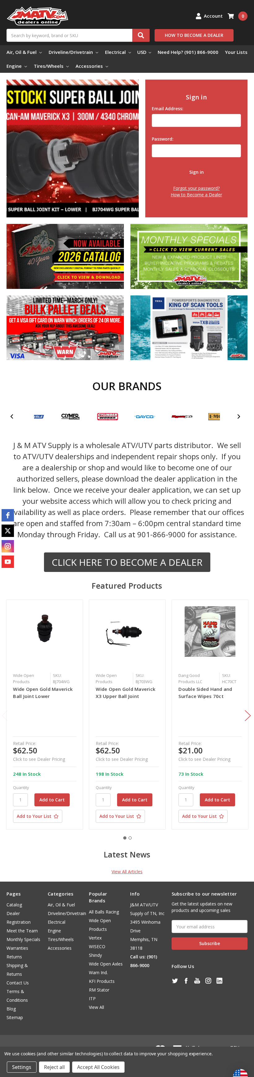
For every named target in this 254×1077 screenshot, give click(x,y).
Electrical (116, 52)
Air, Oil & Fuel (22, 52)
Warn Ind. (98, 972)
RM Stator (99, 990)
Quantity (21, 787)
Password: (162, 139)
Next (248, 715)
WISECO (97, 946)
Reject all (54, 1067)
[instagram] (8, 546)
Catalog (14, 905)
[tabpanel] (44, 714)
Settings (21, 1067)
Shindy (95, 955)
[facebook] (8, 515)
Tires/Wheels (49, 66)
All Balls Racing (104, 912)
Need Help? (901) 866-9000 (188, 52)
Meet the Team (22, 931)
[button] (15, 416)
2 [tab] (130, 837)
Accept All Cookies (98, 1067)
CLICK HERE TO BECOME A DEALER (127, 562)
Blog (11, 1009)
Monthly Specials (23, 939)
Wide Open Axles (106, 964)
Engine (15, 66)
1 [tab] (124, 837)
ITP (92, 998)
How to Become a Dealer (196, 195)
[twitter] (8, 531)
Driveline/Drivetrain (71, 52)
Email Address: (167, 108)
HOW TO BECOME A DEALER (194, 35)
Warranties (17, 948)
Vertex (95, 938)
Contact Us (18, 983)
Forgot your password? (196, 188)
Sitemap (15, 1017)
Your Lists (236, 52)
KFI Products (102, 981)
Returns (14, 957)
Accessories (90, 66)
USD (142, 52)
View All (96, 1007)
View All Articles (127, 871)
